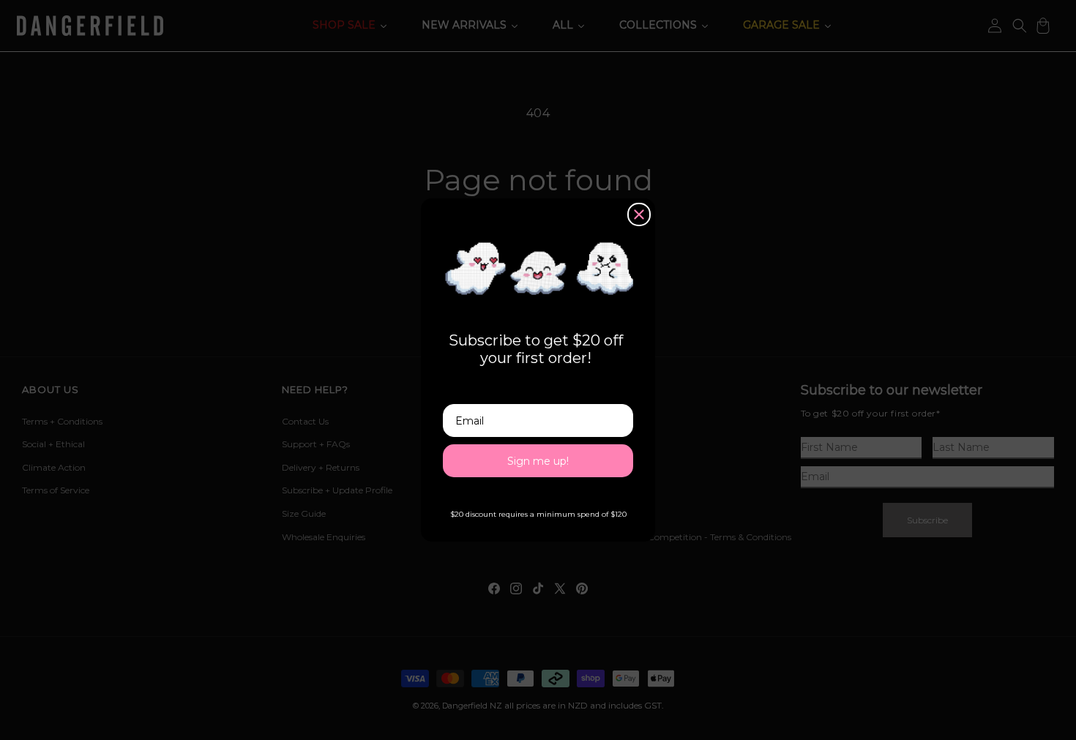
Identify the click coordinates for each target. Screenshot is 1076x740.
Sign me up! (538, 461)
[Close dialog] (639, 214)
